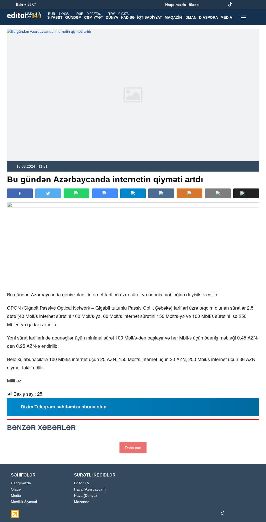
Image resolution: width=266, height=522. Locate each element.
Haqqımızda (175, 5)
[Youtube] (222, 4)
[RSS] (254, 4)
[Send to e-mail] (218, 193)
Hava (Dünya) (85, 496)
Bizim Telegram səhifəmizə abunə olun (64, 406)
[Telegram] (238, 4)
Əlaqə (194, 5)
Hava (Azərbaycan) (90, 489)
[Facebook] (206, 4)
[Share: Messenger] (105, 193)
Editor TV (81, 483)
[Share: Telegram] (133, 193)
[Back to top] (251, 507)
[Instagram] (214, 4)
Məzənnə (81, 502)
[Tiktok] (230, 4)
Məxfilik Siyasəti (24, 502)
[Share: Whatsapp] (76, 193)
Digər (53, 28)
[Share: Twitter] (48, 193)
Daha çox (133, 448)
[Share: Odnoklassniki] (189, 193)
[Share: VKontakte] (161, 193)
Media (16, 496)
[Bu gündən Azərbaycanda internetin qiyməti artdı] (133, 95)
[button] (246, 193)
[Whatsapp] (246, 4)
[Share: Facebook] (20, 193)
